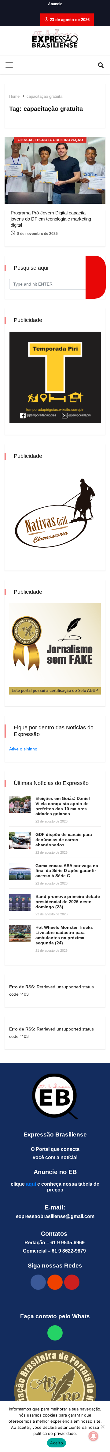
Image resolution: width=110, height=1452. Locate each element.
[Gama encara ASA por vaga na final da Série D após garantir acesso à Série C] (20, 871)
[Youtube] (71, 1282)
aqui (31, 1184)
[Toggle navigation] (9, 65)
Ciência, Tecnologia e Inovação (50, 140)
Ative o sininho (23, 748)
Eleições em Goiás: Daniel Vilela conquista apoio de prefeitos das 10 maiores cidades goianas (62, 806)
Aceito (56, 1442)
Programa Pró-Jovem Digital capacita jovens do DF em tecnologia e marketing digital (51, 219)
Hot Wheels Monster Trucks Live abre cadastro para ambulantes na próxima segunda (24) (64, 935)
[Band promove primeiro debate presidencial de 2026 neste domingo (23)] (20, 902)
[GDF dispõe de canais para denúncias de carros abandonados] (20, 840)
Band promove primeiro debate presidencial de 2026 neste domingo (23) (67, 901)
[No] (102, 1427)
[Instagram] (55, 1282)
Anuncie (55, 4)
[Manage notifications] (93, 1436)
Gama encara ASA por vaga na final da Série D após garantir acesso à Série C (66, 870)
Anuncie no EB (55, 1172)
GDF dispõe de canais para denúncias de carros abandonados (63, 839)
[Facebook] (38, 1282)
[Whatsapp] (55, 1333)
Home (14, 96)
